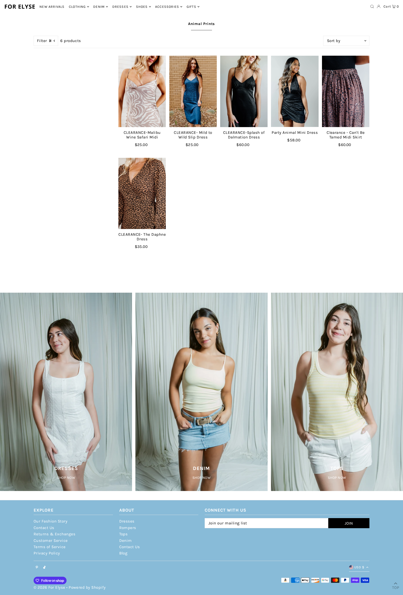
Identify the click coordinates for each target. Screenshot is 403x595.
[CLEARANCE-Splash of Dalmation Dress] (244, 91)
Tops (123, 534)
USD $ (359, 567)
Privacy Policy (47, 553)
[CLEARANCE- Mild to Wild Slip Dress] (193, 91)
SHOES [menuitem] (142, 7)
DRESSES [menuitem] (120, 7)
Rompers (127, 527)
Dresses (127, 521)
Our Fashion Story (50, 521)
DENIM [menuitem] (99, 7)
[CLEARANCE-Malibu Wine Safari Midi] (142, 91)
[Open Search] (372, 6)
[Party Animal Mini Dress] (294, 91)
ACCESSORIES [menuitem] (167, 7)
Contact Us (44, 527)
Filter (42, 40)
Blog (123, 553)
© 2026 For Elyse (49, 587)
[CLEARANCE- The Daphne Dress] (142, 193)
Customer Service (51, 540)
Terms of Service (50, 547)
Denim (125, 540)
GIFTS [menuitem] (191, 7)
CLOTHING (77, 7)
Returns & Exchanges (54, 534)
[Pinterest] (37, 568)
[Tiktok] (44, 568)
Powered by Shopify (87, 587)
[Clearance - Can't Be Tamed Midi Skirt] (345, 91)
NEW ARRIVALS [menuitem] (51, 7)
